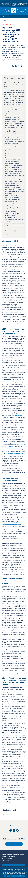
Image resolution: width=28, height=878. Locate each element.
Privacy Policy (6, 860)
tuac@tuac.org (19, 858)
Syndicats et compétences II (10, 814)
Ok (5, 875)
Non (9, 875)
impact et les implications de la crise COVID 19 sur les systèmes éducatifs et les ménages (12, 522)
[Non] (26, 872)
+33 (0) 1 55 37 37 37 (8, 858)
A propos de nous (8, 864)
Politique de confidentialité (18, 875)
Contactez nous (19, 864)
